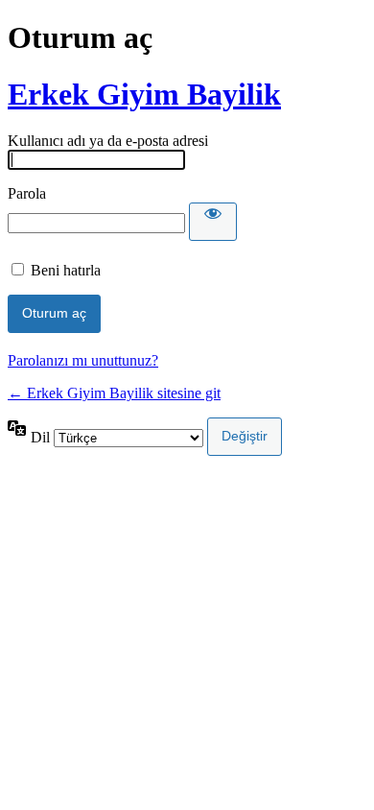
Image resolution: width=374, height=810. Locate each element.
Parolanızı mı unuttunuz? (83, 360)
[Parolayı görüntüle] (213, 221)
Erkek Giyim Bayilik (144, 94)
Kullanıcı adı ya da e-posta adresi (108, 140)
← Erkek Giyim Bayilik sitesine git (114, 393)
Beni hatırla (66, 270)
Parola (27, 193)
